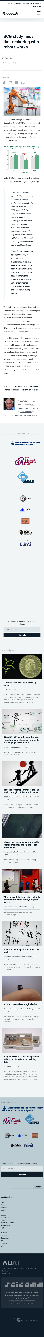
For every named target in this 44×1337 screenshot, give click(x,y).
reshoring (35, 390)
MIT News (7, 1066)
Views (3, 1205)
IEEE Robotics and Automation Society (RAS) (20, 797)
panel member (25, 412)
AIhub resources (36, 3)
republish (26, 3)
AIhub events (37, 6)
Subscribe (22, 635)
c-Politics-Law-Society (17, 386)
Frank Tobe (9, 58)
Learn (3, 1210)
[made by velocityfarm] (24, 1320)
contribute (17, 3)
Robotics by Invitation (22, 415)
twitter (3, 1241)
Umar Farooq (8, 907)
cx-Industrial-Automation (21, 390)
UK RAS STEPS (21, 907)
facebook (5, 1238)
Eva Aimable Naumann (22, 852)
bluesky (4, 1243)
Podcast (4, 1208)
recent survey (29, 123)
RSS (2, 1228)
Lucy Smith (15, 747)
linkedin (4, 1235)
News (3, 1202)
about (10, 3)
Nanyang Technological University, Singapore (20, 1009)
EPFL (5, 689)
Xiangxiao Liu (8, 852)
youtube (4, 1246)
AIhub (6, 747)
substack (4, 1233)
